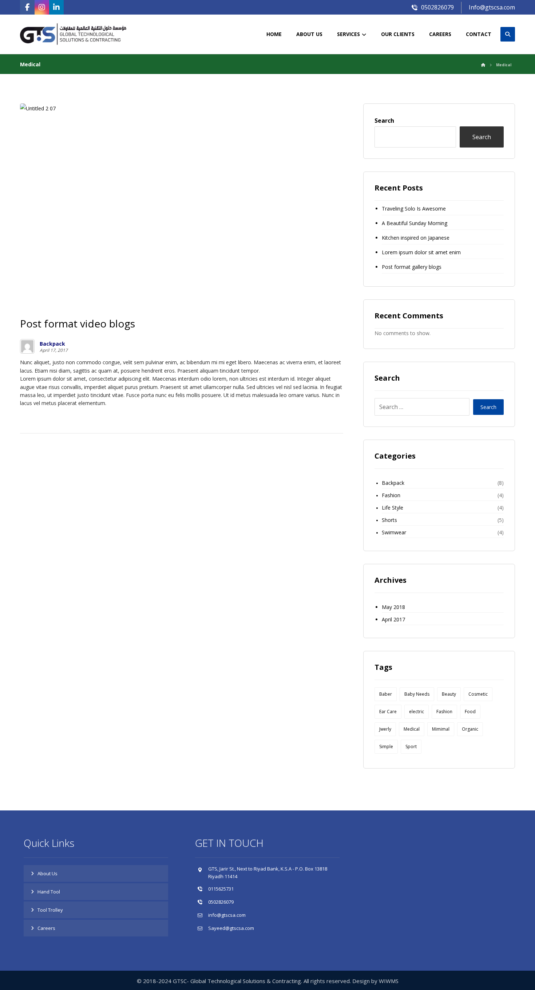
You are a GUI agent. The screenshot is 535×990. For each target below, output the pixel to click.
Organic (470, 729)
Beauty (449, 694)
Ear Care (388, 711)
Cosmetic (478, 694)
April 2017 (393, 619)
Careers (46, 928)
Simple (386, 746)
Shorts (389, 519)
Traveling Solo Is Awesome (414, 208)
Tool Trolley (50, 910)
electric (416, 711)
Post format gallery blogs (411, 266)
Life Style (392, 507)
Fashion (391, 495)
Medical (412, 729)
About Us (47, 873)
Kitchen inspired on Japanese (415, 237)
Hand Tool (48, 891)
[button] (27, 7)
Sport (411, 746)
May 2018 (393, 607)
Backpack (52, 344)
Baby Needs (416, 694)
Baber (385, 694)
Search (384, 121)
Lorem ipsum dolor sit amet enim (421, 252)
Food (470, 711)
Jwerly (385, 729)
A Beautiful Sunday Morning (414, 223)
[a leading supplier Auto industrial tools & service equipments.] (80, 34)
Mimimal (440, 729)
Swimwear (394, 532)
